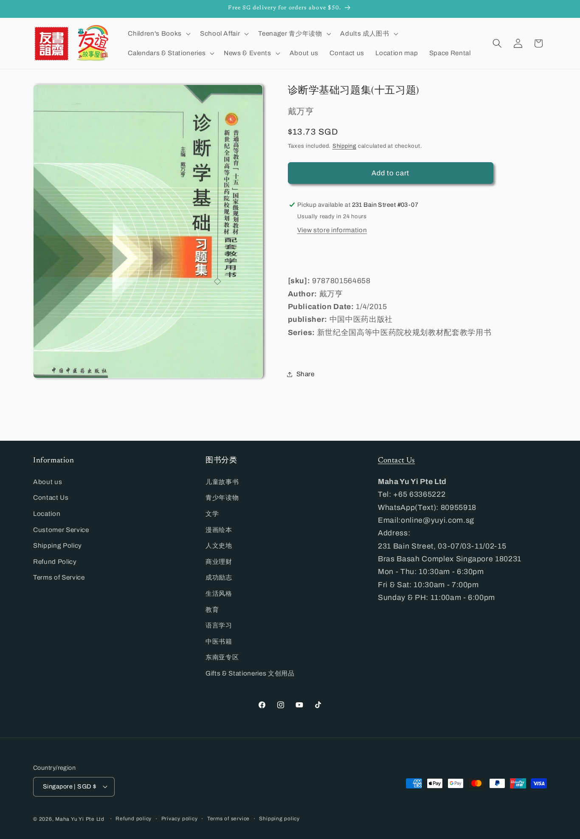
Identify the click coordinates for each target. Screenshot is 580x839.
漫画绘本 (219, 529)
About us (47, 481)
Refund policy (133, 819)
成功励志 (219, 577)
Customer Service (61, 529)
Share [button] (305, 373)
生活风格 (219, 593)
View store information (332, 230)
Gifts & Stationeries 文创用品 (250, 673)
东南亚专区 (222, 657)
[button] (158, 33)
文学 (212, 513)
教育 (212, 609)
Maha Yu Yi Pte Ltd (79, 819)
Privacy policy (179, 819)
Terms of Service (59, 577)
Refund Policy (55, 561)
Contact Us (51, 497)
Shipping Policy (57, 545)
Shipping (344, 146)
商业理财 (219, 561)
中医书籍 (219, 641)
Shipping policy (279, 819)
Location (46, 513)
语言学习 (219, 625)
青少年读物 (222, 497)
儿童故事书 (222, 481)
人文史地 (219, 545)
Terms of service (228, 819)
